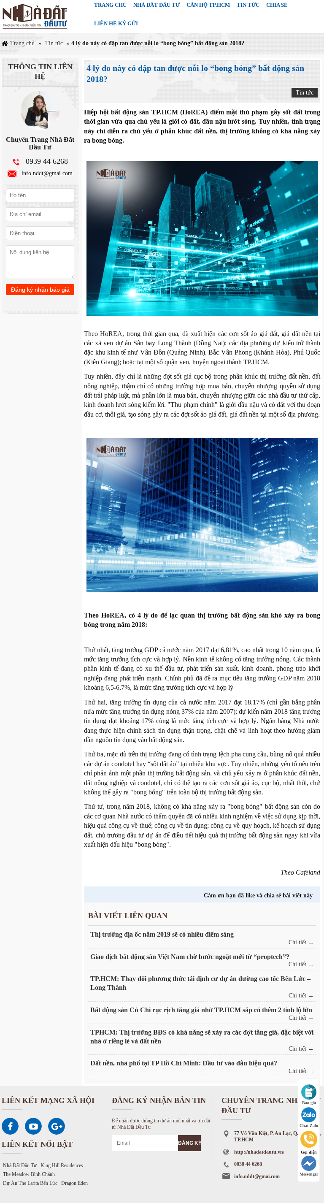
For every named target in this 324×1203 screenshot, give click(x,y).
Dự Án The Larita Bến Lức (30, 1183)
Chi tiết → (301, 942)
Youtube (33, 1126)
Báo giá (309, 1102)
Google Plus (56, 1126)
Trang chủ (22, 43)
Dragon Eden (74, 1183)
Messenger (309, 1174)
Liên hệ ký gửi (116, 23)
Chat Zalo (309, 1125)
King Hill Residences (61, 1165)
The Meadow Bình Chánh (29, 1174)
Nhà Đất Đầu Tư (20, 1165)
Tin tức (54, 43)
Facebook (10, 1126)
